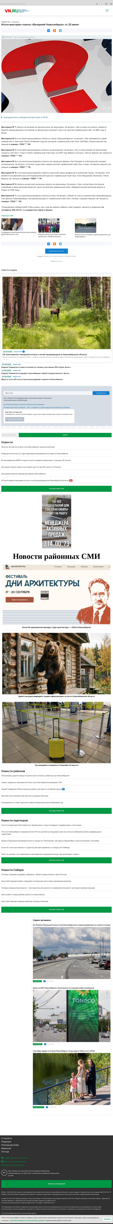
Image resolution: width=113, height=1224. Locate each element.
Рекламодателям (10, 1145)
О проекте (6, 1138)
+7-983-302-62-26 (48, 1203)
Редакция (6, 1141)
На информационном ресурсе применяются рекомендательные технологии (25, 1207)
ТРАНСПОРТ (37, 981)
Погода (5, 1151)
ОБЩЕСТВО (18, 352)
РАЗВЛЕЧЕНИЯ (38, 1107)
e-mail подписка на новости (16, 1158)
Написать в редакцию (56, 1184)
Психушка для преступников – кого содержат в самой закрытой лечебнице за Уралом (37, 407)
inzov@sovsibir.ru (50, 1200)
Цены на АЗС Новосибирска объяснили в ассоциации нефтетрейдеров (63, 988)
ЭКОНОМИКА (37, 1044)
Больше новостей (56, 489)
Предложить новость (56, 251)
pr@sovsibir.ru (32, 1203)
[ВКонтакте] (48, 30)
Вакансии (6, 1148)
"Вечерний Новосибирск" (26, 37)
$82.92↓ (22, 4)
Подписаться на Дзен (14, 419)
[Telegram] (60, 30)
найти (65, 435)
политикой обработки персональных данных (27, 1220)
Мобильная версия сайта (12, 1165)
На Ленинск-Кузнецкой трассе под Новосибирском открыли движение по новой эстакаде (71, 925)
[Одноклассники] (54, 30)
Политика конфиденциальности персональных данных (18, 1213)
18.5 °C (15, 4)
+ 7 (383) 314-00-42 (19, 1200)
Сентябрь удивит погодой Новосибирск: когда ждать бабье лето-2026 (64, 1051)
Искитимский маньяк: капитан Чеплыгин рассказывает (24, 404)
